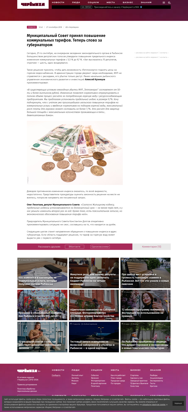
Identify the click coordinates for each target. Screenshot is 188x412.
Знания (146, 2)
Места (111, 2)
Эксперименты (156, 381)
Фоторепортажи (88, 292)
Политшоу (87, 260)
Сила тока (134, 386)
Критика (153, 386)
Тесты (152, 383)
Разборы (35, 260)
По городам (116, 383)
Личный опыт (77, 375)
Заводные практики (138, 381)
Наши (73, 383)
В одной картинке (90, 324)
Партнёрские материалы (145, 292)
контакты (163, 53)
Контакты (78, 395)
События (35, 292)
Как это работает (118, 375)
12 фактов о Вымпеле (139, 383)
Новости (58, 2)
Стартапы (134, 375)
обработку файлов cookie (153, 404)
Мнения (135, 324)
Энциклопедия (156, 378)
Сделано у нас (136, 378)
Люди (76, 2)
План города (116, 378)
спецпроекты (160, 395)
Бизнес (128, 2)
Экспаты (75, 378)
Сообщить (56, 376)
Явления (95, 378)
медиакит (154, 53)
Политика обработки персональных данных (27, 390)
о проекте (59, 395)
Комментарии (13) (151, 246)
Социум (93, 2)
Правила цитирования (27, 385)
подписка (137, 395)
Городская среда (141, 260)
